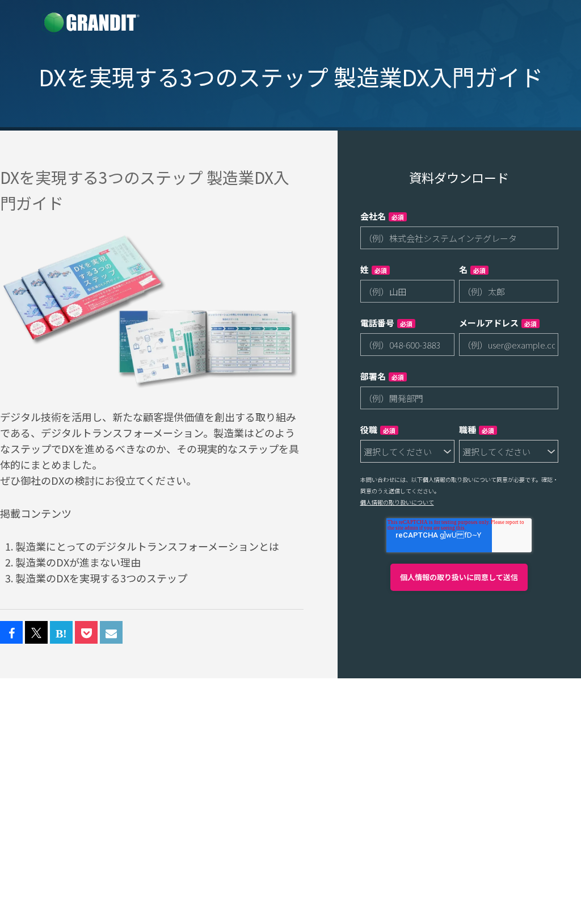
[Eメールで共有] (111, 633)
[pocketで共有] (86, 633)
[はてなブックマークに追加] (61, 633)
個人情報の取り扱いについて (397, 502)
